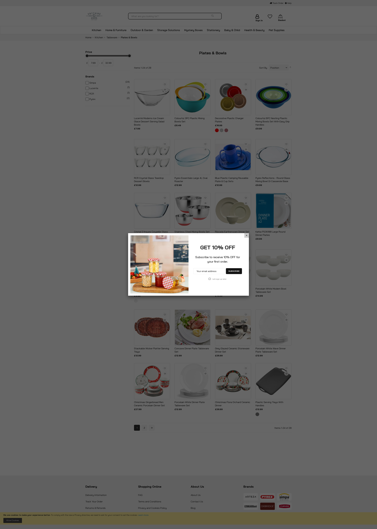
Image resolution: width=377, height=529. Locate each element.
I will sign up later (219, 279)
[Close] (246, 235)
